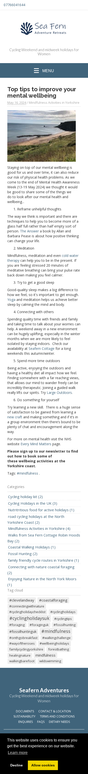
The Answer (29, 231)
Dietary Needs (59, 722)
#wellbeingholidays (54, 643)
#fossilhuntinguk (22, 631)
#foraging (17, 625)
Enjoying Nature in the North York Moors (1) (42, 581)
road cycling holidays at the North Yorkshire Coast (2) (35, 519)
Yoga (11, 299)
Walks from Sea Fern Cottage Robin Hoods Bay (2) (43, 538)
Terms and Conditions (57, 716)
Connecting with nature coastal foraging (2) (41, 569)
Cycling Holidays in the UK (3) (32, 503)
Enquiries (25, 722)
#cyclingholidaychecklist (27, 612)
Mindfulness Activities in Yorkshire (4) (39, 528)
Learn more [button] (18, 753)
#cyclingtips (63, 618)
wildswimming (50, 661)
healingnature (20, 655)
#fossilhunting (65, 625)
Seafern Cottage (42, 348)
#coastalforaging (53, 600)
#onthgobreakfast (23, 638)
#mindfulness (27, 473)
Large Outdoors (59, 392)
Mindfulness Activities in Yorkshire (54, 102)
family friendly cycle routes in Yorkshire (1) (43, 560)
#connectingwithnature (26, 606)
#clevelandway (21, 600)
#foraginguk (39, 625)
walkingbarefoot (21, 661)
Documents (25, 711)
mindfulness (45, 655)
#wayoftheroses (22, 643)
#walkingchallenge (56, 638)
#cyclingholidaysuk (29, 618)
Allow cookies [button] (43, 765)
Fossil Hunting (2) (22, 553)
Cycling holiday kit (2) (25, 496)
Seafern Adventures (44, 690)
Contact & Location (54, 711)
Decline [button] (16, 765)
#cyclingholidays (63, 612)
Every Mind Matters (36, 444)
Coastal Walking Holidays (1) (31, 547)
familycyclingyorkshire (26, 649)
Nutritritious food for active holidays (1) (41, 509)
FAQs (40, 722)
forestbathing (58, 649)
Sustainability (24, 716)
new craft (14, 417)
